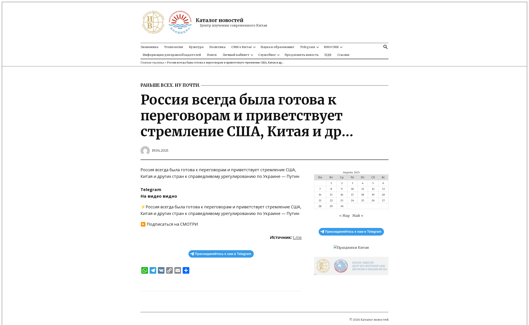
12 (373, 188)
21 (320, 200)
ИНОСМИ (331, 47)
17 (352, 194)
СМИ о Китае (241, 47)
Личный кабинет (236, 55)
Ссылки (343, 55)
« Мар (344, 216)
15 (331, 194)
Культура (196, 47)
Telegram (307, 47)
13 (383, 188)
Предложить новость (302, 55)
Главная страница (152, 62)
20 (383, 194)
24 (352, 200)
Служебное (267, 55)
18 (362, 194)
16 (342, 194)
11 (362, 188)
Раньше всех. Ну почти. (170, 85)
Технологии (173, 47)
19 (373, 194)
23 (341, 200)
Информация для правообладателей (172, 55)
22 (331, 200)
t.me (297, 237)
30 (341, 206)
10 (352, 188)
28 (320, 206)
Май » (357, 216)
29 (331, 206)
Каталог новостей (219, 20)
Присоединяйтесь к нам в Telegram (223, 254)
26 (373, 200)
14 (320, 194)
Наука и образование (277, 47)
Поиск (212, 55)
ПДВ (327, 55)
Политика (217, 47)
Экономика (149, 47)
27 (383, 200)
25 (362, 200)
